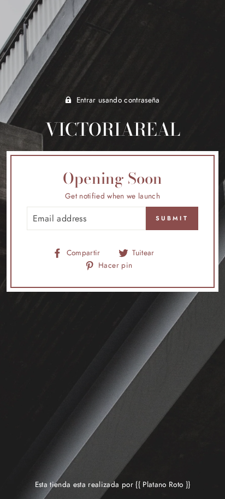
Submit (172, 218)
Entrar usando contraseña (118, 99)
